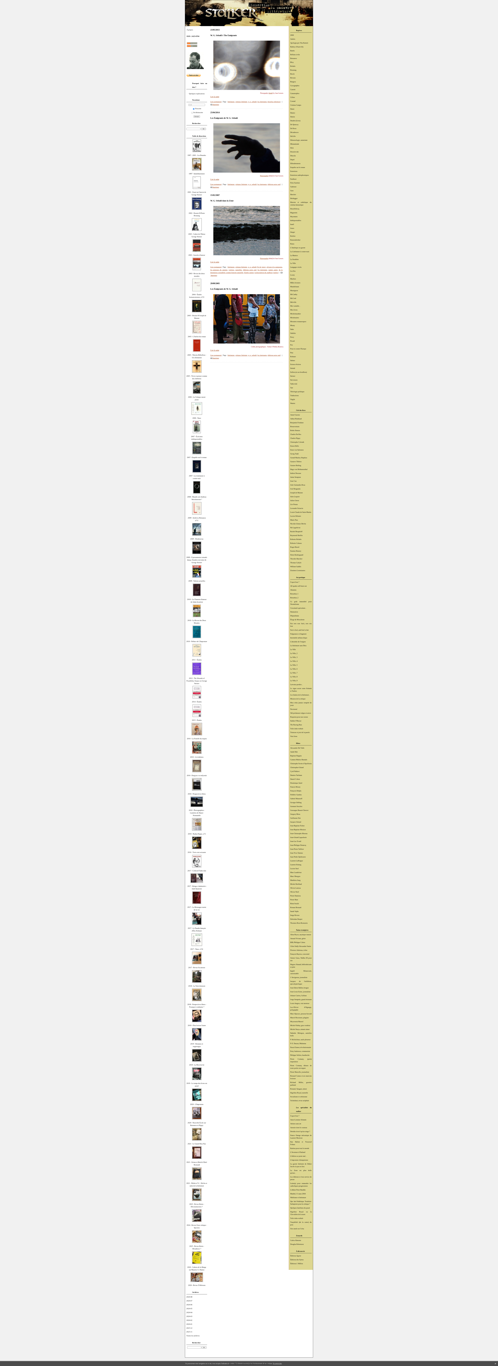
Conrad (292, 101)
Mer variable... (295, 306)
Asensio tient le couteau (298, 1128)
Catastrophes (294, 93)
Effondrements (295, 163)
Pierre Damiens (295, 896)
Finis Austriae (295, 183)
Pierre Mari (294, 900)
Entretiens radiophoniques (299, 175)
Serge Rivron (294, 915)
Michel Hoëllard (296, 884)
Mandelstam (294, 287)
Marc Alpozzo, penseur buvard (301, 1014)
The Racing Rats (296, 725)
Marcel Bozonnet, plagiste (299, 1018)
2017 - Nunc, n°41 (196, 949)
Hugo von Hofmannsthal (298, 469)
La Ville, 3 (294, 657)
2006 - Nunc (196, 418)
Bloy (292, 62)
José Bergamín (295, 489)
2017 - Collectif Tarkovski (197, 871)
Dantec (292, 113)
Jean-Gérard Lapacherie (298, 837)
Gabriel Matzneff (296, 799)
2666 (292, 35)
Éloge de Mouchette (297, 620)
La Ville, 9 (294, 681)
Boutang (293, 70)
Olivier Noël (294, 892)
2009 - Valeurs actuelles (196, 581)
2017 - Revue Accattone (196, 968)
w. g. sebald (252, 102)
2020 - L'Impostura (196, 1104)
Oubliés (293, 333)
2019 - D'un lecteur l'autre (197, 1025)
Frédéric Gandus (296, 795)
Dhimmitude (294, 144)
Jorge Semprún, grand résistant (301, 999)
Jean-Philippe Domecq (298, 845)
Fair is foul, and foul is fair (299, 630)
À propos (190, 30)
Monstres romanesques (298, 321)
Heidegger (294, 198)
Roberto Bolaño (296, 539)
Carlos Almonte (295, 1240)
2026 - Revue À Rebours (196, 1285)
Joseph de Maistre (296, 493)
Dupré (292, 160)
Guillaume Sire (295, 818)
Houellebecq (294, 209)
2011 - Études (197, 660)
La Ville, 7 (294, 673)
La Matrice (294, 255)
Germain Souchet (296, 806)
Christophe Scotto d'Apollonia (301, 763)
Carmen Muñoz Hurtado (298, 760)
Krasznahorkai (295, 240)
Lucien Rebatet (295, 516)
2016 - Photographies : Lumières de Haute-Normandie (197, 812)
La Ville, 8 (294, 677)
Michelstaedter (295, 314)
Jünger (292, 232)
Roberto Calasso (296, 543)
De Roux (293, 128)
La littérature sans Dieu (298, 646)
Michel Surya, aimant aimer (300, 1029)
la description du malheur (263, 273)
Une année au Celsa (297, 1229)
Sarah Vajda (294, 911)
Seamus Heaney (295, 551)
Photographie (264, 176)
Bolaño (292, 66)
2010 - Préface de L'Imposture (196, 641)
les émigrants (262, 102)
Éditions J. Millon (296, 1264)
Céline (292, 97)
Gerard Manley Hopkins (298, 458)
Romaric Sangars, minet (298, 1089)
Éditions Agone (295, 1256)
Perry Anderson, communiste (300, 1051)
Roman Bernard (295, 907)
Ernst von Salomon (297, 450)
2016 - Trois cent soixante (197, 852)
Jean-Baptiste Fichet (297, 826)
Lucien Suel (294, 868)
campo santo (273, 270)
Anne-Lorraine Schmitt (298, 1120)
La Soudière (294, 259)
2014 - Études (197, 702)
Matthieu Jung (295, 880)
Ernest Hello (294, 446)
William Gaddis (295, 567)
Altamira (293, 590)
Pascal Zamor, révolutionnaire (300, 1047)
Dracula (293, 156)
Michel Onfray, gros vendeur (300, 1025)
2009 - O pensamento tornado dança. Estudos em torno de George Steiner (196, 559)
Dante (292, 109)
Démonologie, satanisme (298, 140)
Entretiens (293, 171)
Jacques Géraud (295, 822)
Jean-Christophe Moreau (298, 833)
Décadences (294, 132)
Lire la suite (214, 97)
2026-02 (189, 1320)
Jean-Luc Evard (295, 841)
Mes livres (294, 310)
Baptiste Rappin (296, 756)
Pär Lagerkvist (295, 528)
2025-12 (189, 1328)
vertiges (231, 270)
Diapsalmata (294, 616)
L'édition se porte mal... (298, 1156)
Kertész (292, 236)
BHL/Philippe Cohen (297, 942)
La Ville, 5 (294, 665)
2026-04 (189, 1312)
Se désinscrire (198, 112)
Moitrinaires (294, 318)
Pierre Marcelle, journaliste (299, 1072)
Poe (291, 345)
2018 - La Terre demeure (196, 986)
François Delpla (295, 791)
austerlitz (238, 270)
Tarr (291, 388)
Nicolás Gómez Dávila (298, 524)
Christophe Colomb (297, 442)
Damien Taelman (296, 775)
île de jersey (261, 267)
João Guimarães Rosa (297, 485)
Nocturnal (293, 709)
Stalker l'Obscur (295, 721)
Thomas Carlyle (295, 563)
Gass (291, 191)
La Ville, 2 (294, 653)
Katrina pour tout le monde (299, 1148)
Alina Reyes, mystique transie (300, 935)
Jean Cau (293, 481)
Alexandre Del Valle (297, 748)
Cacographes (294, 86)
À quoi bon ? (294, 582)
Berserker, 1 (294, 594)
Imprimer (215, 105)
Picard (292, 341)
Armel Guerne (295, 415)
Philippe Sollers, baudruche (300, 1055)
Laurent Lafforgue (296, 861)
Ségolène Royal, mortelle (299, 1093)
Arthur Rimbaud (296, 419)
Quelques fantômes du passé (300, 1208)
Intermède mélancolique (298, 638)
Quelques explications (197, 94)
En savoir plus (277, 1363)
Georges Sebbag (296, 802)
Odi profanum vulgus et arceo (300, 713)
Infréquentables (295, 220)
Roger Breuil (294, 547)
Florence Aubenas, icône (298, 950)
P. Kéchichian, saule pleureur (300, 1040)
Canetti (292, 89)
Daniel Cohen (295, 779)
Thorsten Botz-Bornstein (299, 923)
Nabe (292, 329)
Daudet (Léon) (295, 121)
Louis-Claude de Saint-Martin (300, 512)
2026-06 (189, 1305)
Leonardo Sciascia (296, 508)
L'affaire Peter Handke (298, 1190)
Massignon (294, 290)
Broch (292, 74)
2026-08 (189, 1297)
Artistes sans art (295, 1124)
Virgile (292, 399)
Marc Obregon (295, 876)
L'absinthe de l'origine (298, 642)
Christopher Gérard (297, 767)
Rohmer (293, 357)
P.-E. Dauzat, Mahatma (298, 1043)
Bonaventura (294, 426)
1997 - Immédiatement (197, 174)
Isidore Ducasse (295, 473)
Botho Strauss (295, 430)
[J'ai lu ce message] (495, 1363)
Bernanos (293, 58)
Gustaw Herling (295, 465)
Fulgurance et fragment (298, 634)
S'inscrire (198, 109)
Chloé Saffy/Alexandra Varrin (300, 946)
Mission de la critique (298, 699)
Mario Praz (294, 520)
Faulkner (293, 179)
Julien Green (294, 500)
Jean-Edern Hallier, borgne (299, 988)
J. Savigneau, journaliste (298, 977)
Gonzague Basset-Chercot (299, 810)
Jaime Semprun (295, 477)
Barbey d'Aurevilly (297, 47)
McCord (293, 298)
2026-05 (189, 1309)
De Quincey (294, 124)
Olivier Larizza (295, 888)
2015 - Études (197, 720)
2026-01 (189, 1324)
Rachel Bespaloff (296, 531)
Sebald (292, 368)
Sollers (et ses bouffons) (298, 372)
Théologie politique (297, 392)
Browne (293, 78)
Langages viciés (296, 267)
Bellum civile (295, 55)
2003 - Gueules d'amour (196, 255)
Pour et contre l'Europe (298, 349)
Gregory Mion (295, 814)
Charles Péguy (295, 438)
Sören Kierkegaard (296, 555)
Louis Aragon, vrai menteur (299, 1003)
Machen (293, 279)
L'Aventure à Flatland (297, 1152)
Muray (292, 325)
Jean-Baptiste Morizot (298, 830)
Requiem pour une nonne (299, 717)
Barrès (292, 51)
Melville (293, 302)
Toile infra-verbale (296, 729)
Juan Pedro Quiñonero (298, 857)
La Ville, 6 (294, 669)
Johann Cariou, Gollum (298, 996)
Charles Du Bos (295, 434)
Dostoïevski (294, 152)
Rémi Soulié (294, 904)
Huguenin (293, 213)
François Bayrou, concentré (299, 954)
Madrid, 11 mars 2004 (298, 1194)
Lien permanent (216, 102)
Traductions (294, 395)
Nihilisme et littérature (298, 1197)
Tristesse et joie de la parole (300, 732)
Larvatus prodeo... (296, 684)
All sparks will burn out (298, 586)
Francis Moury (295, 787)
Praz (291, 353)
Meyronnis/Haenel (296, 1021)
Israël (292, 224)
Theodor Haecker (296, 559)
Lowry (292, 275)
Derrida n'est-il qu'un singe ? (300, 1131)
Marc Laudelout (296, 872)
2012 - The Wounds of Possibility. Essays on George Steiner (196, 680)
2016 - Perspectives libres (197, 794)
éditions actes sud (274, 184)
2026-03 (189, 1316)
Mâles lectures (295, 283)
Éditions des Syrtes (297, 1260)
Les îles (293, 271)
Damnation (294, 612)
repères (275, 273)
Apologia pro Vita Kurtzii (299, 43)
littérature (231, 102)
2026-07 (189, 1301)
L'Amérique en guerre (297, 248)
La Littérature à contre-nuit (299, 252)
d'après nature (249, 273)
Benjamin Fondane (297, 423)
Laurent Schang (295, 865)
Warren (292, 403)
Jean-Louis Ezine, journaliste (300, 992)
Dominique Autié (296, 783)
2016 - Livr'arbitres (196, 757)
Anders (292, 39)
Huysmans (294, 217)
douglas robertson (274, 102)
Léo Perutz (294, 504)
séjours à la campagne (274, 267)
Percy (292, 337)
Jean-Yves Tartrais (296, 853)
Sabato (292, 360)
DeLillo (293, 136)
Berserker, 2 (294, 598)
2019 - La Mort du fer (196, 1065)
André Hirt (294, 752)
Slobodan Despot (296, 919)
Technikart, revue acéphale (299, 1101)
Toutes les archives (193, 1336)
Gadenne (293, 187)
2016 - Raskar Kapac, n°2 (197, 834)
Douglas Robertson (297, 1244)
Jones (292, 228)
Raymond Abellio (296, 535)
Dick (292, 148)
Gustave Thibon (296, 462)
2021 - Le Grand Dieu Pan (197, 1144)
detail (270, 93)
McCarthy (293, 294)
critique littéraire (241, 102)
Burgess (293, 82)
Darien (292, 117)
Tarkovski (293, 384)
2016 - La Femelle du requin (197, 739)
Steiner (292, 376)
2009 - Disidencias (196, 539)
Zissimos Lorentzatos (297, 570)
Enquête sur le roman (297, 167)
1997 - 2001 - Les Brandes (197, 155)
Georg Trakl (294, 454)
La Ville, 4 (294, 661)
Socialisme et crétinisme (298, 1097)
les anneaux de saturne (218, 270)
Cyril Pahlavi (295, 771)
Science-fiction (295, 364)
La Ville (293, 263)
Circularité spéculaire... (298, 608)
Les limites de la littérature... (300, 695)
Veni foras (293, 736)
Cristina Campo (295, 105)
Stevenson (294, 380)
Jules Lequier (295, 497)
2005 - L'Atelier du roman (197, 337)
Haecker (293, 194)
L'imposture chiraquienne (299, 1160)
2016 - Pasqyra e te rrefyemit (197, 775)
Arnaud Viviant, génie (298, 938)
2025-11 (189, 1332)
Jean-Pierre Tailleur (297, 849)
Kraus (292, 244)
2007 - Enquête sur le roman (197, 457)
